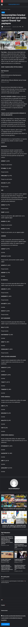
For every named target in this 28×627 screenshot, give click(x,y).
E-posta (3, 605)
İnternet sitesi (4, 610)
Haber (9, 9)
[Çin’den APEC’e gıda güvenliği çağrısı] (7, 554)
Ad (2, 599)
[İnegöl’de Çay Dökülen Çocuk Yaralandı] (21, 554)
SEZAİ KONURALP (7, 26)
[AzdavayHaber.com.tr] (14, 4)
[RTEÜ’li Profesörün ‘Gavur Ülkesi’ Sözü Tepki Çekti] (21, 539)
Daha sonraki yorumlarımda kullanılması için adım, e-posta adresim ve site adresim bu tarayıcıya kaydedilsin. (13, 618)
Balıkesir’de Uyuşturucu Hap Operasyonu (11, 75)
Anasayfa (4, 9)
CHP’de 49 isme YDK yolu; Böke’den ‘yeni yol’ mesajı (13, 80)
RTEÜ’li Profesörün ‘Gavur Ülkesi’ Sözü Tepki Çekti (21, 546)
